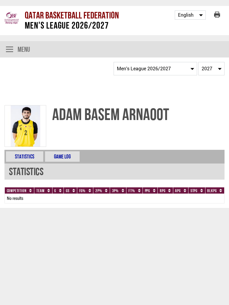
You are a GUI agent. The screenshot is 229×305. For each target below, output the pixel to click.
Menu (24, 49)
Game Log (62, 156)
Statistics (24, 156)
